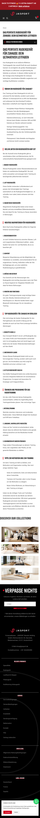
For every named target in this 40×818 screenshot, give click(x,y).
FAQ (4, 733)
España (5, 791)
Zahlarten (6, 709)
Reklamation (7, 723)
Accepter (7, 812)
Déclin (16, 812)
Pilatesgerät (7, 680)
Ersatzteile (6, 714)
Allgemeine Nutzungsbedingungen (14, 753)
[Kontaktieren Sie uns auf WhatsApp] (36, 801)
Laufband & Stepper (10, 675)
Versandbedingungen (10, 704)
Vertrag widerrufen (9, 737)
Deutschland (7, 782)
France (5, 787)
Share (4, 28)
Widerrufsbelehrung (9, 762)
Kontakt (5, 728)
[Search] (7, 18)
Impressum (7, 767)
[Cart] (36, 18)
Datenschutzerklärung (10, 757)
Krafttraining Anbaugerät (11, 684)
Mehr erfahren (24, 6)
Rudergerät (7, 670)
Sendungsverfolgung (10, 718)
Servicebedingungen (10, 699)
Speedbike (6, 665)
